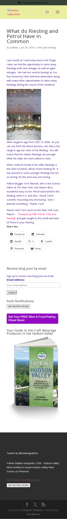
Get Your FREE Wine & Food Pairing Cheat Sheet (31, 318)
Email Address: (16, 279)
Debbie (14, 47)
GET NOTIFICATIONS (18, 306)
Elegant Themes (33, 510)
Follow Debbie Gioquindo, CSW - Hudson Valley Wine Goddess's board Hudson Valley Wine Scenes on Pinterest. (33, 467)
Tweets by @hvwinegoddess (22, 453)
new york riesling (46, 47)
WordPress (33, 514)
